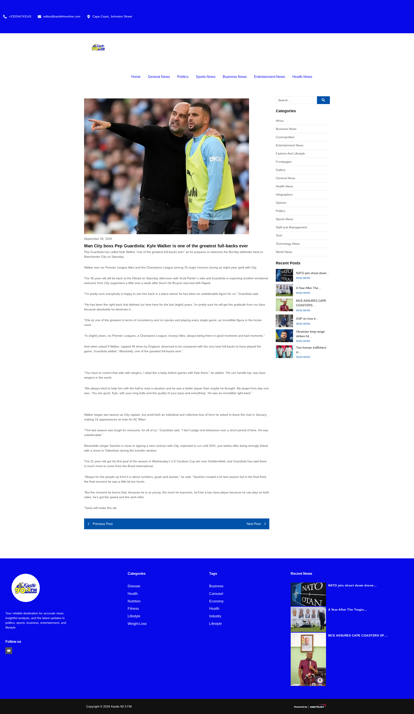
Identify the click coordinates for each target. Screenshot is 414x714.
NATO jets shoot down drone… (352, 585)
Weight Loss (137, 623)
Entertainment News (269, 77)
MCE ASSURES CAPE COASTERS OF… (358, 635)
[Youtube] (8, 650)
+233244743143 (20, 16)
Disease (134, 586)
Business (216, 586)
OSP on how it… (307, 318)
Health (133, 593)
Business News (235, 77)
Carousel (216, 593)
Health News (302, 77)
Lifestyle (134, 616)
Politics (182, 77)
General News (159, 77)
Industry (215, 616)
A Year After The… (308, 288)
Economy (216, 601)
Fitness (133, 608)
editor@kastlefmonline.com (61, 16)
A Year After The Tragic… (347, 609)
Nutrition (134, 601)
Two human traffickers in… (311, 350)
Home (136, 77)
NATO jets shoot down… (312, 273)
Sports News (205, 77)
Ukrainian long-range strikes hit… (310, 334)
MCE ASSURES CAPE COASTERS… (311, 303)
